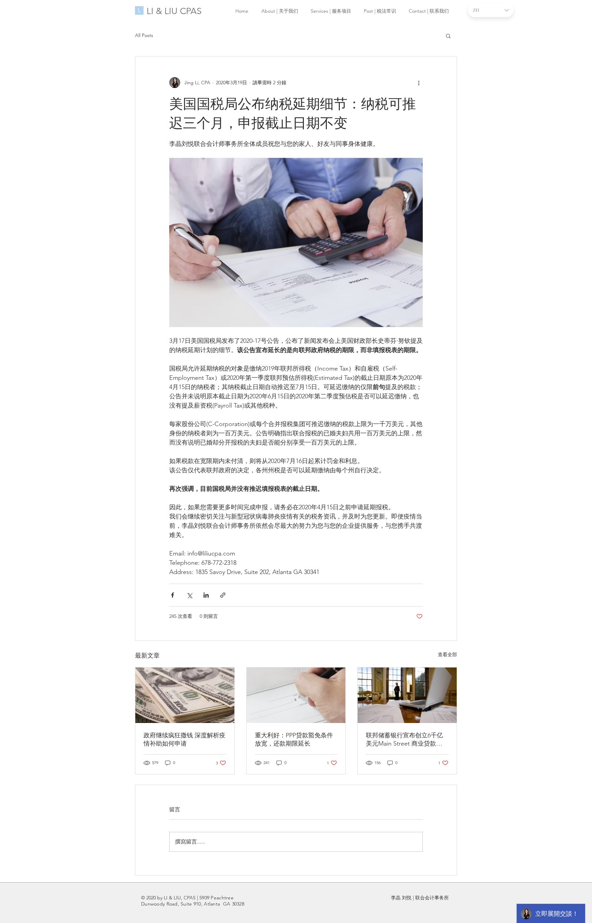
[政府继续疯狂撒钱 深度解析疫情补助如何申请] (184, 695)
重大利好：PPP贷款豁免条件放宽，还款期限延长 (294, 739)
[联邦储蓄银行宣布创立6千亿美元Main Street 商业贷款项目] (407, 695)
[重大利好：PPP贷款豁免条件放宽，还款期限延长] (296, 695)
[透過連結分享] (223, 595)
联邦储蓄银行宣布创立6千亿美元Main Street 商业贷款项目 (404, 740)
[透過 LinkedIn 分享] (206, 595)
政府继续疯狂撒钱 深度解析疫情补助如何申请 (184, 739)
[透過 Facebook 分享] (172, 595)
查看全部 (447, 654)
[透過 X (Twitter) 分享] (189, 595)
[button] (448, 35)
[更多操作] (419, 82)
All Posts (144, 35)
